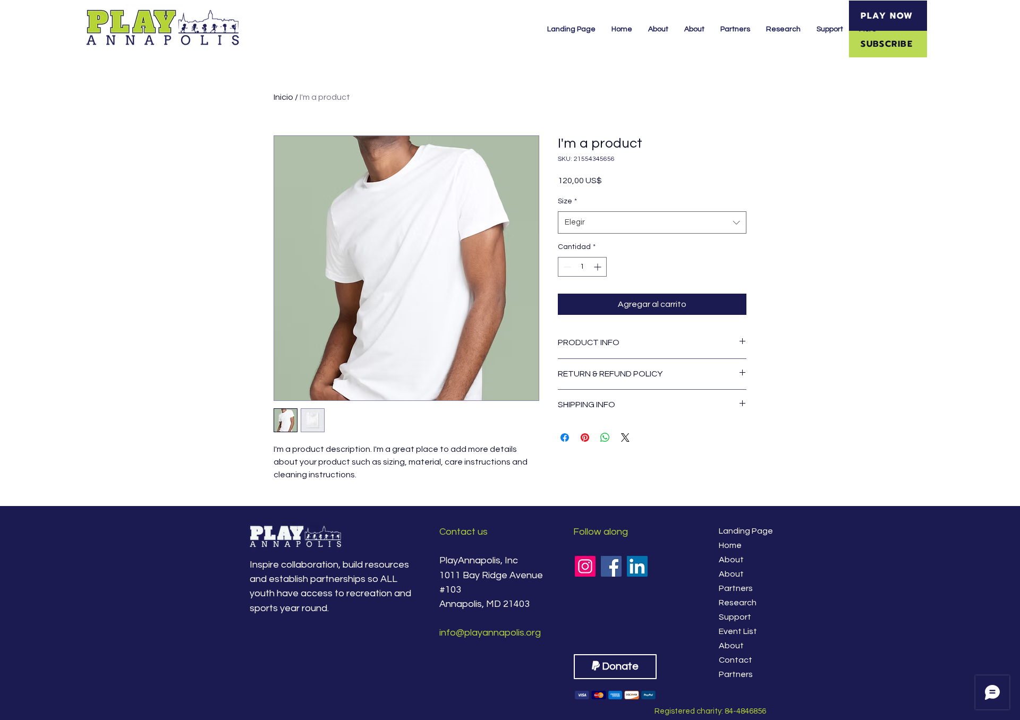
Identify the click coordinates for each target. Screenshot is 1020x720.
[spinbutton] (582, 267)
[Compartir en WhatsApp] (605, 437)
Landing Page (744, 531)
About (731, 559)
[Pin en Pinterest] (585, 437)
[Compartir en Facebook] (564, 437)
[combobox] (652, 222)
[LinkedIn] (637, 566)
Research (737, 602)
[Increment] (598, 267)
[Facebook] (611, 566)
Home (730, 545)
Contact (735, 660)
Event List (738, 631)
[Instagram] (585, 566)
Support (735, 617)
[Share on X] (625, 437)
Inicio (283, 97)
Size (567, 201)
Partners (736, 588)
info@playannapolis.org (490, 633)
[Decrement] (566, 267)
